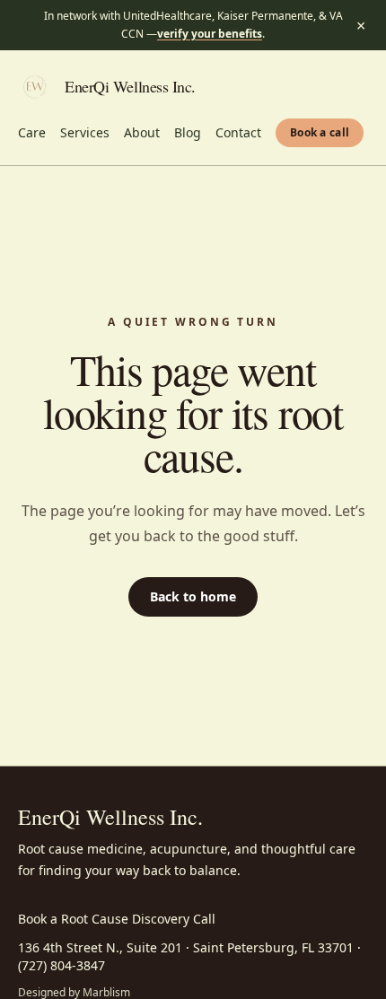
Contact (238, 132)
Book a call (319, 132)
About (142, 132)
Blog (187, 132)
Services (85, 132)
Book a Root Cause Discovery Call (116, 918)
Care (32, 132)
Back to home (193, 596)
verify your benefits (209, 33)
